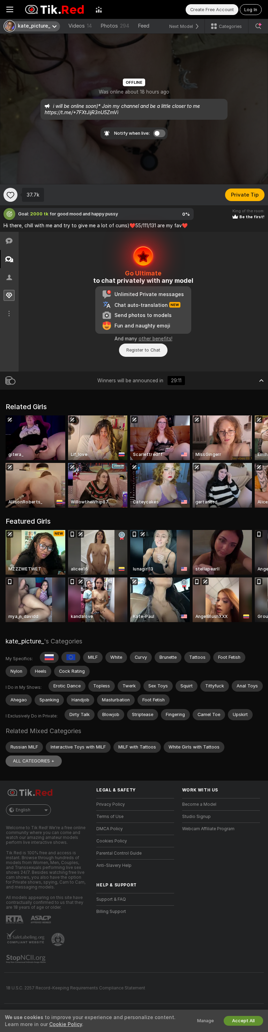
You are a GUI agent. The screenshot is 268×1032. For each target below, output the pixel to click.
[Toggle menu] (10, 9)
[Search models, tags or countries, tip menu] (258, 26)
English (23, 810)
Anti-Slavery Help (114, 865)
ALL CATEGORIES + (33, 761)
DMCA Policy (109, 828)
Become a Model (199, 804)
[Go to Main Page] (54, 9)
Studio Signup (196, 816)
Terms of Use (110, 816)
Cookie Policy (65, 1024)
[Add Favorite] (10, 195)
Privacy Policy (110, 804)
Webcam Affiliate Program (208, 828)
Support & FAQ (111, 899)
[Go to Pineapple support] (58, 939)
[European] (70, 657)
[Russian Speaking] (49, 657)
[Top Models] (98, 9)
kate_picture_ (25, 641)
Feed (143, 26)
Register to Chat (143, 350)
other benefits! (155, 338)
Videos (80, 26)
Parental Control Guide (119, 853)
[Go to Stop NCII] (26, 959)
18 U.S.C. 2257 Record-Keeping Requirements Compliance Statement (75, 988)
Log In (250, 9)
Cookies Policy (111, 841)
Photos (114, 26)
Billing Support (111, 911)
